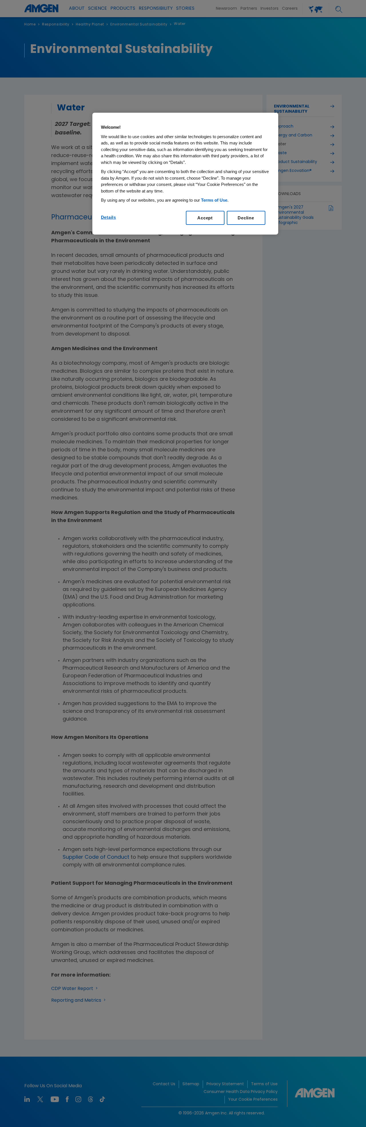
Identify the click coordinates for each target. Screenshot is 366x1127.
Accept (205, 217)
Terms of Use (214, 200)
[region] (185, 174)
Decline (246, 217)
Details (108, 217)
